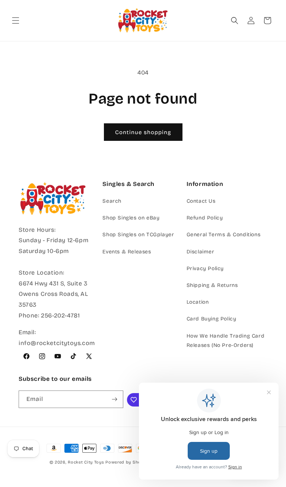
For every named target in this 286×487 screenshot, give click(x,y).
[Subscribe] (115, 399)
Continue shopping (143, 132)
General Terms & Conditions (224, 234)
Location (198, 302)
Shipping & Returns (212, 285)
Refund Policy (205, 218)
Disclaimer (200, 252)
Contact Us (201, 201)
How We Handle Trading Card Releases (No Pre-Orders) (226, 340)
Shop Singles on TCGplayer (138, 234)
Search (111, 201)
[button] (15, 20)
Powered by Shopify (127, 462)
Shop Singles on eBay (130, 218)
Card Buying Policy (211, 319)
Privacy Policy (205, 268)
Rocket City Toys (86, 462)
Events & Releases (126, 252)
